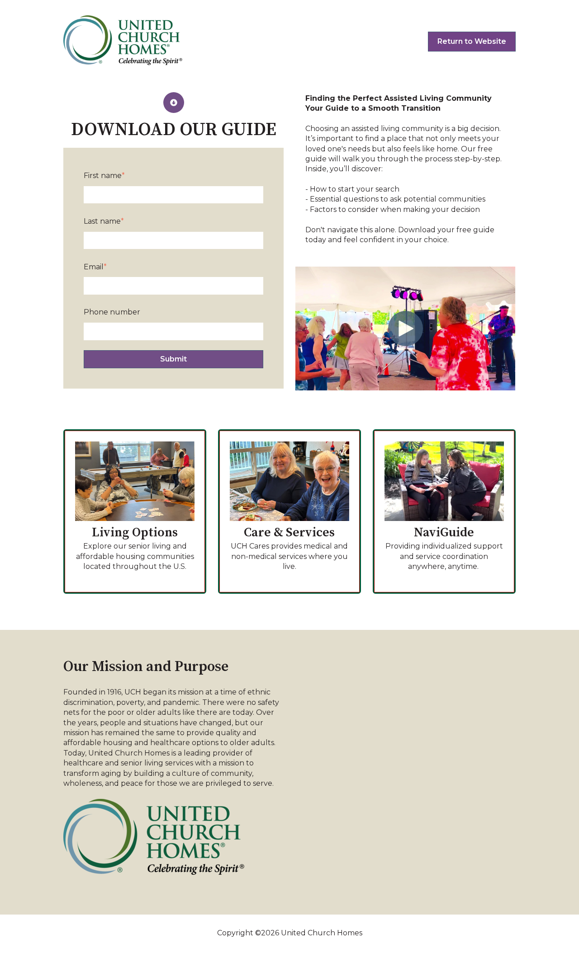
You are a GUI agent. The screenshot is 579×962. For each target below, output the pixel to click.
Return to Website (471, 41)
